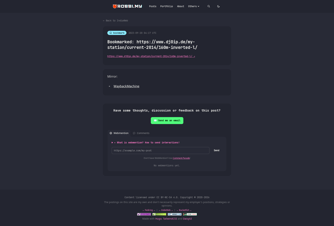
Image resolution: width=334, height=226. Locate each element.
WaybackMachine (126, 86)
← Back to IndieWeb (115, 20)
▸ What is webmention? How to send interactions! (147, 142)
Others (192, 6)
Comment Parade (181, 158)
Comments (143, 133)
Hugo (158, 218)
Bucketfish (184, 210)
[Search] (209, 6)
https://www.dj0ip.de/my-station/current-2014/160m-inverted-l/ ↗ (151, 56)
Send (216, 150)
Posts (152, 6)
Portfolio (166, 6)
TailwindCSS (170, 218)
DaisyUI (187, 218)
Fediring (149, 210)
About (180, 6)
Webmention (121, 133)
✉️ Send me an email (167, 120)
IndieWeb (165, 210)
